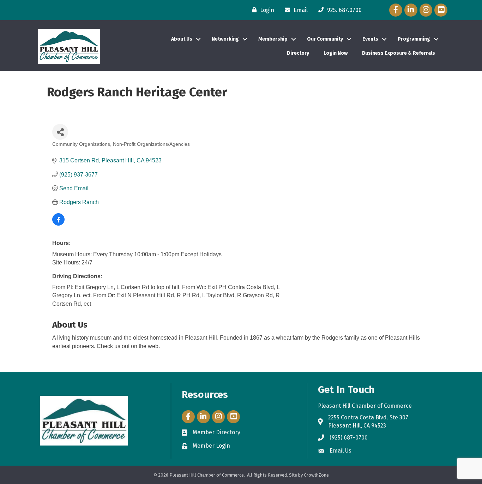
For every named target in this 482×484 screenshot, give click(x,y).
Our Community (325, 39)
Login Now (336, 53)
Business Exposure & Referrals (398, 53)
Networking (225, 39)
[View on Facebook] (58, 224)
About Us (181, 39)
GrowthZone (316, 475)
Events (370, 39)
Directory (298, 53)
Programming (414, 39)
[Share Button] (60, 132)
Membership (273, 39)
